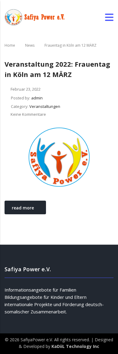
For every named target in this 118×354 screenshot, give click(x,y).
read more (23, 208)
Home (10, 45)
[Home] (35, 17)
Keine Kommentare (28, 114)
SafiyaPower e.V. (37, 339)
